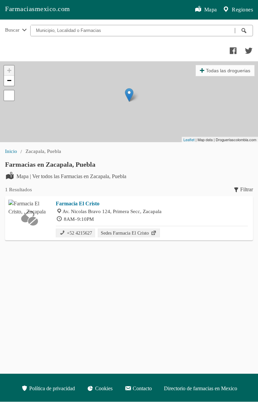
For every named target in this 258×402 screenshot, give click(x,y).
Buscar (13, 30)
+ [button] (9, 70)
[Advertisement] (129, 294)
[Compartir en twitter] (248, 49)
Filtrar (246, 189)
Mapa (210, 9)
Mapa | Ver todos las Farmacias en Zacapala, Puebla (71, 176)
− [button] (9, 80)
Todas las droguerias (228, 70)
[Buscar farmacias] (244, 30)
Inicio (11, 151)
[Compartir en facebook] (232, 49)
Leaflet (189, 139)
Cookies (103, 388)
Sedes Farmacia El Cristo (125, 233)
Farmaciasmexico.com (37, 8)
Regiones (241, 9)
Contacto (141, 388)
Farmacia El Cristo (77, 203)
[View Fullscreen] (9, 95)
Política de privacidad (51, 388)
